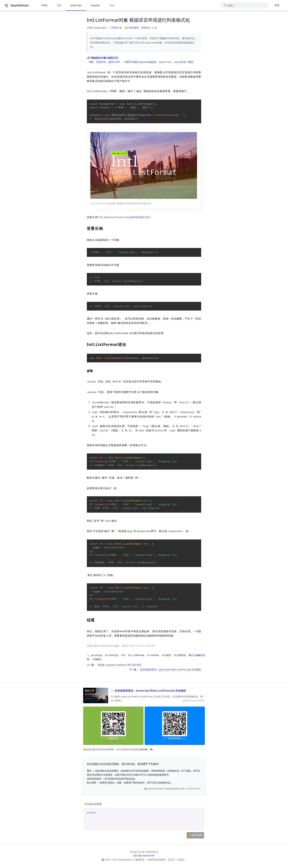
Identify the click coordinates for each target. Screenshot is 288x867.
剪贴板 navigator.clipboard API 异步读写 (119, 664)
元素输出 (97, 659)
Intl (123, 655)
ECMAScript (111, 655)
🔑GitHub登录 (93, 804)
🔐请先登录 (195, 835)
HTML (44, 5)
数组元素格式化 (197, 655)
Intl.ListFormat (136, 655)
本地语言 (166, 655)
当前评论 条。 (150, 27)
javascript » (100, 27)
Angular (95, 5)
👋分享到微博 (131, 27)
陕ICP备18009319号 (144, 855)
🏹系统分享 (116, 27)
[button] (143, 165)
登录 (277, 5)
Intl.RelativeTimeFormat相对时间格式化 (124, 217)
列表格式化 (180, 655)
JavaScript (76, 5)
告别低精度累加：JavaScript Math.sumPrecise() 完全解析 (170, 669)
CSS (59, 5)
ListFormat (153, 655)
